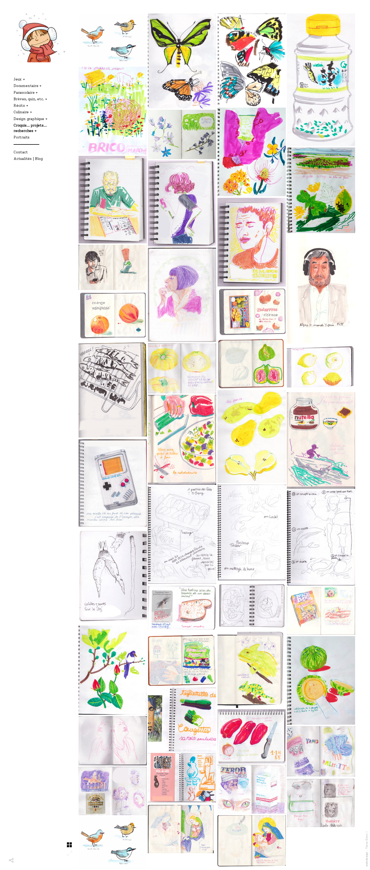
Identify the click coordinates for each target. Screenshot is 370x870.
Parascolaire (24, 92)
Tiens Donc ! (366, 840)
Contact (21, 152)
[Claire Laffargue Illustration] (39, 38)
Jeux (18, 79)
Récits (19, 105)
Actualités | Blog (28, 158)
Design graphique (29, 119)
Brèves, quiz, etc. (29, 99)
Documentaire (26, 85)
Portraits (22, 137)
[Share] (11, 863)
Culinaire (21, 112)
